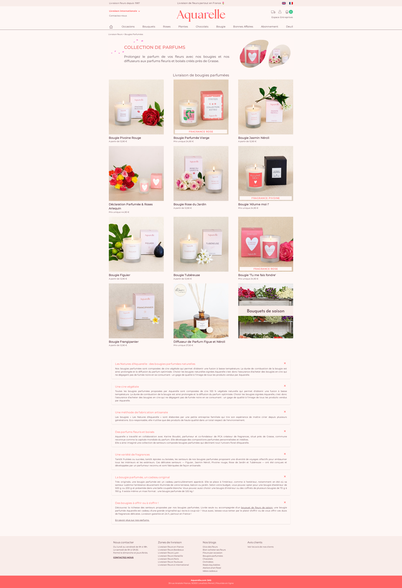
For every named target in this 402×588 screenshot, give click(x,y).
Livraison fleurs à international (173, 565)
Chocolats (208, 559)
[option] (201, 53)
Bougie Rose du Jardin (190, 204)
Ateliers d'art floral (212, 568)
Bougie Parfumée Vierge (191, 138)
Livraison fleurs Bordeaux (171, 549)
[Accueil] (111, 27)
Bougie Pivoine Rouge (125, 138)
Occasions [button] (128, 26)
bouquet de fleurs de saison (257, 507)
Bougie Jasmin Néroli (253, 138)
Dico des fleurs (210, 546)
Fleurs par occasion (212, 552)
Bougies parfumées (213, 556)
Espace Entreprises (282, 17)
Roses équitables (211, 565)
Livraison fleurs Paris (168, 559)
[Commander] (136, 107)
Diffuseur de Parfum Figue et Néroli (199, 341)
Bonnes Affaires (243, 26)
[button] (279, 12)
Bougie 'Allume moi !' (253, 204)
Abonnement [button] (269, 26)
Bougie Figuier (119, 275)
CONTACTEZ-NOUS (123, 557)
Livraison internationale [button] (123, 11)
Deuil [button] (289, 26)
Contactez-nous (118, 15)
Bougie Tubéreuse (187, 275)
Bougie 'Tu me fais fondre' (257, 275)
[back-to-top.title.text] (398, 557)
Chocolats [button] (202, 26)
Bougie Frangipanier (124, 341)
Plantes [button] (183, 26)
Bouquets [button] (148, 26)
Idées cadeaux (210, 571)
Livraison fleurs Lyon (168, 552)
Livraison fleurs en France (171, 546)
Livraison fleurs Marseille (170, 556)
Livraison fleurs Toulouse (170, 562)
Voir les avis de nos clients (260, 546)
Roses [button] (167, 26)
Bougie (220, 26)
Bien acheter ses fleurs (214, 549)
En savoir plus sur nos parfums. (132, 520)
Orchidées (208, 562)
